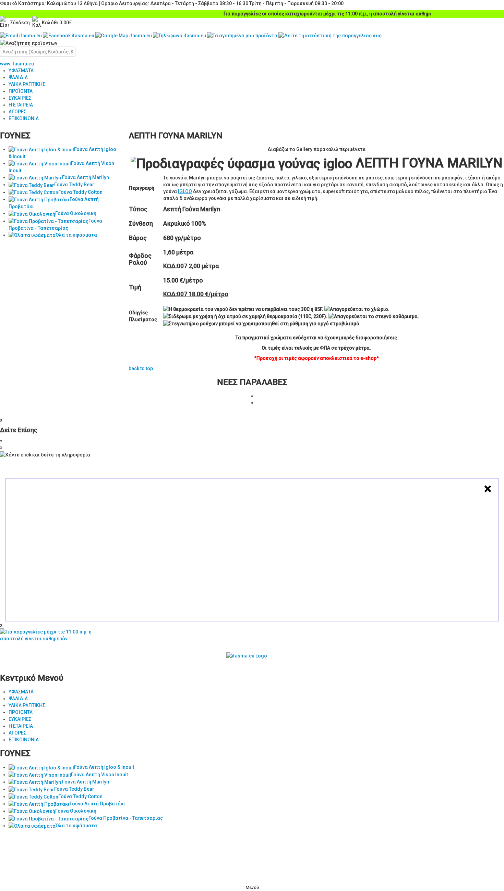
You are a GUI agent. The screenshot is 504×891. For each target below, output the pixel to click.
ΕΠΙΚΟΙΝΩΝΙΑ (24, 118)
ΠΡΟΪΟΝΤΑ (21, 91)
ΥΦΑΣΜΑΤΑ (21, 70)
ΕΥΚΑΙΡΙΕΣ (20, 98)
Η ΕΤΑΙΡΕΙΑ (21, 105)
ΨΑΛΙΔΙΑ (18, 77)
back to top (141, 368)
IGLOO (185, 191)
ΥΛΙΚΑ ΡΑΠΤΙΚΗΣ (27, 84)
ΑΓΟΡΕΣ (17, 111)
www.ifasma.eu (17, 63)
